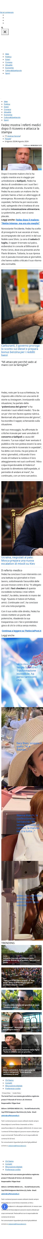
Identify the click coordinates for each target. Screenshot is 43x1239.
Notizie (5, 956)
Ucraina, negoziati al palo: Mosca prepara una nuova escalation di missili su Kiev (18, 560)
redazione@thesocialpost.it (17, 1146)
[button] (4, 1206)
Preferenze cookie (13, 1088)
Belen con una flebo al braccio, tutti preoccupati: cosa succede (29, 900)
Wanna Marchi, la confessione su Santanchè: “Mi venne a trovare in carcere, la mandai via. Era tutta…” (28, 823)
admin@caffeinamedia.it (10, 1116)
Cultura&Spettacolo (13, 70)
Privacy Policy (6, 1093)
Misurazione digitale (13, 1086)
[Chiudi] (5, 32)
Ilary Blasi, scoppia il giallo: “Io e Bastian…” (29, 746)
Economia (9, 68)
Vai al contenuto (7, 12)
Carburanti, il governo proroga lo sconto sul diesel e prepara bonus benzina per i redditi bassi (20, 350)
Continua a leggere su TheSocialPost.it (21, 630)
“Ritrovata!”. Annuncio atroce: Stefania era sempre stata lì (20, 1028)
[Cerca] (2, 27)
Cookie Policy (17, 1093)
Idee (7, 54)
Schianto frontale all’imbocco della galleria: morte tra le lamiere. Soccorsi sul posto (21, 960)
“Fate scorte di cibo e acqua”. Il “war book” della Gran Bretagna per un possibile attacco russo (19, 983)
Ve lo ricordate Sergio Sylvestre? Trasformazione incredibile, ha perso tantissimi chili (27, 672)
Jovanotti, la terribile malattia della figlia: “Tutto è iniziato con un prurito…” (21, 1051)
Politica (8, 56)
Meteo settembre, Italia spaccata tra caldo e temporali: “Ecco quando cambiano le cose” (19, 1072)
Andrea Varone (13, 136)
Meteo (5, 1068)
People (8, 139)
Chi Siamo (9, 1080)
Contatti (8, 1083)
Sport (7, 73)
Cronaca (8, 62)
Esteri (7, 59)
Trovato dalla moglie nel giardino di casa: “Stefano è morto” (21, 1006)
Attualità (8, 65)
